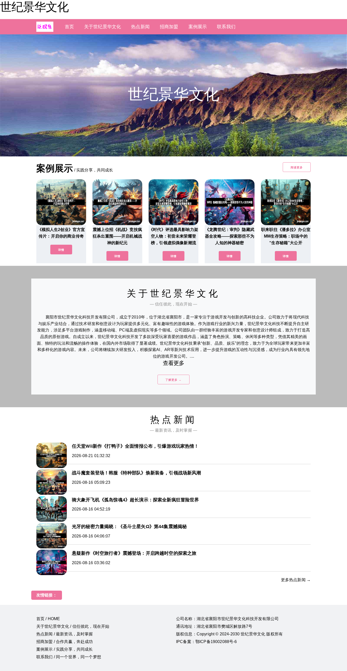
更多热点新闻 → (296, 580)
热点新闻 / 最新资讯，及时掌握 (64, 634)
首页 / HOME (48, 619)
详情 (61, 249)
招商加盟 (169, 26)
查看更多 (173, 363)
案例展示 (197, 26)
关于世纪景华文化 (102, 26)
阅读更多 (297, 167)
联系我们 (226, 26)
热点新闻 (140, 26)
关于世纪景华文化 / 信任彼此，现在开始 (72, 626)
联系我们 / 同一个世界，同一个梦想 (68, 657)
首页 (69, 26)
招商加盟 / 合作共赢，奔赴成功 (64, 641)
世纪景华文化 (34, 6)
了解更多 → (173, 379)
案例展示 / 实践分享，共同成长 (64, 649)
